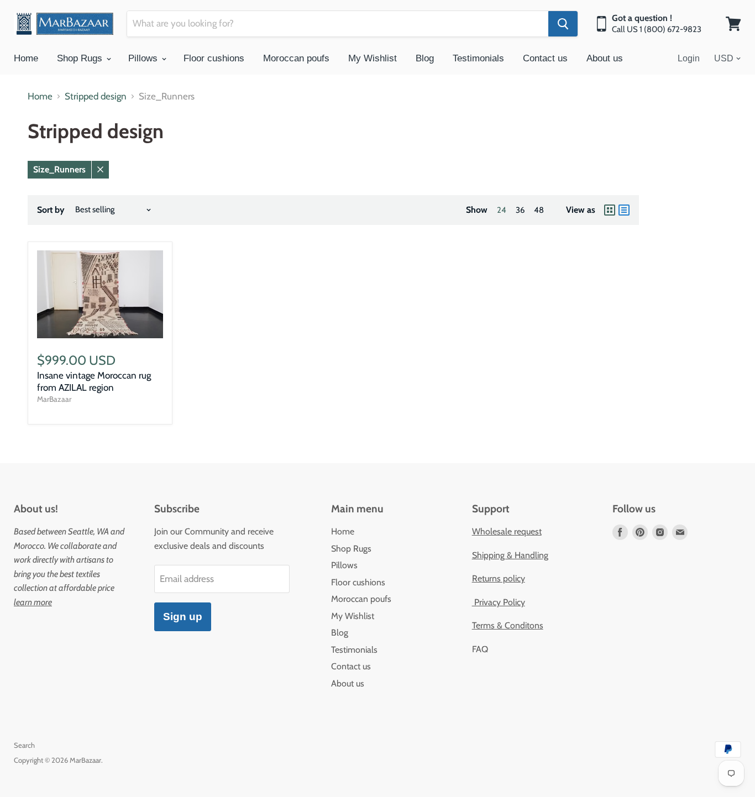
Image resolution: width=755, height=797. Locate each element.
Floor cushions (213, 58)
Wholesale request (507, 531)
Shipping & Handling (510, 555)
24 (501, 210)
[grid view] (609, 210)
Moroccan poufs (296, 58)
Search (24, 745)
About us (604, 58)
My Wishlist (372, 58)
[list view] (624, 210)
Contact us (545, 58)
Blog (425, 58)
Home (26, 58)
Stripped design (96, 96)
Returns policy (498, 578)
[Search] (563, 23)
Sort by (51, 210)
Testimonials (478, 58)
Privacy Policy (498, 602)
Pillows (144, 58)
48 (539, 210)
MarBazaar (54, 399)
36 (520, 210)
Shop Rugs (81, 58)
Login (689, 58)
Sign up (182, 616)
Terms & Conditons (507, 625)
